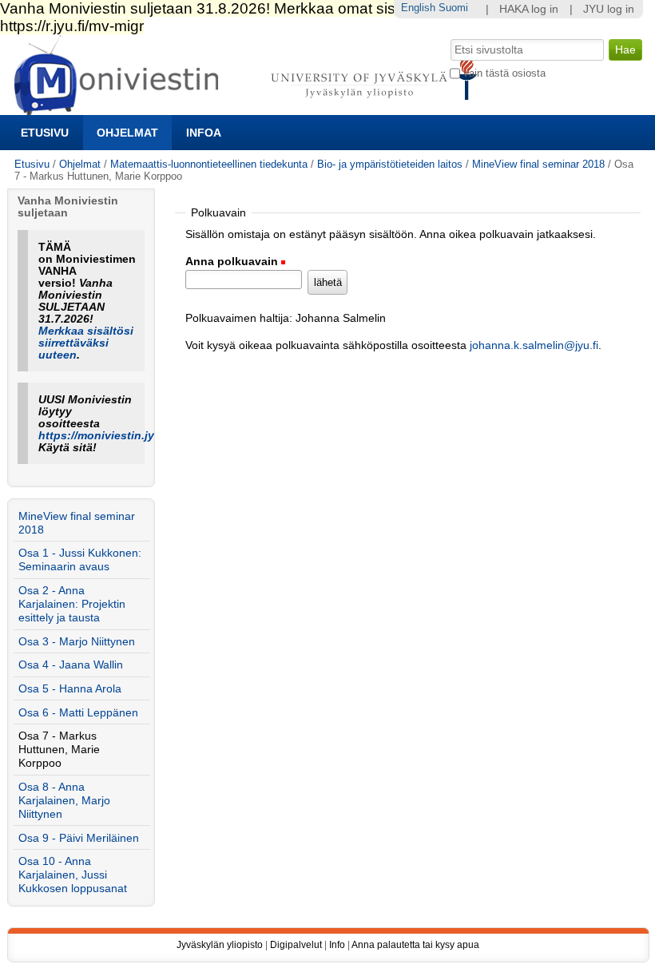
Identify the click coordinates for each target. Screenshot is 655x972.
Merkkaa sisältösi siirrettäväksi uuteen (85, 343)
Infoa (203, 132)
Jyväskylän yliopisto (220, 944)
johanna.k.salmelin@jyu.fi (534, 345)
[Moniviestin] (250, 108)
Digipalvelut (296, 944)
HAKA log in (528, 9)
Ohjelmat (127, 132)
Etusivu (45, 132)
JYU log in (608, 9)
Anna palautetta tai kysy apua (415, 944)
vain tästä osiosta (504, 73)
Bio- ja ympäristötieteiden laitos (389, 164)
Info (337, 944)
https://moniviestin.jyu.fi (105, 436)
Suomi (453, 8)
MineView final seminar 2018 (538, 164)
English (418, 8)
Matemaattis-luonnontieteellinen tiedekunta (209, 164)
